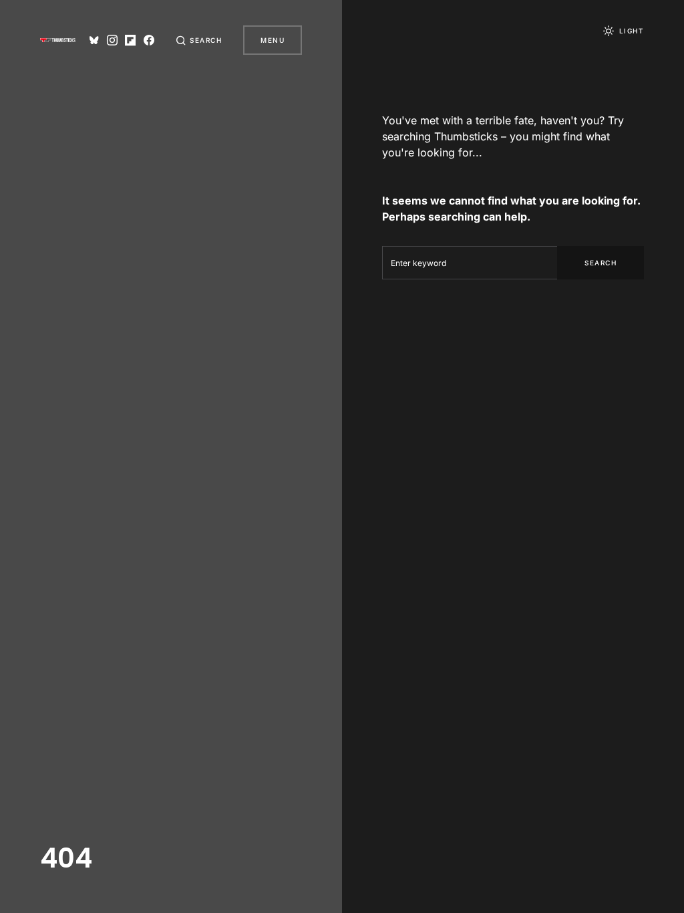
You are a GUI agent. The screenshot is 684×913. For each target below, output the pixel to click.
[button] (199, 40)
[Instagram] (112, 40)
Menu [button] (273, 40)
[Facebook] (149, 40)
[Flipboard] (130, 40)
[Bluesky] (94, 40)
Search (600, 263)
